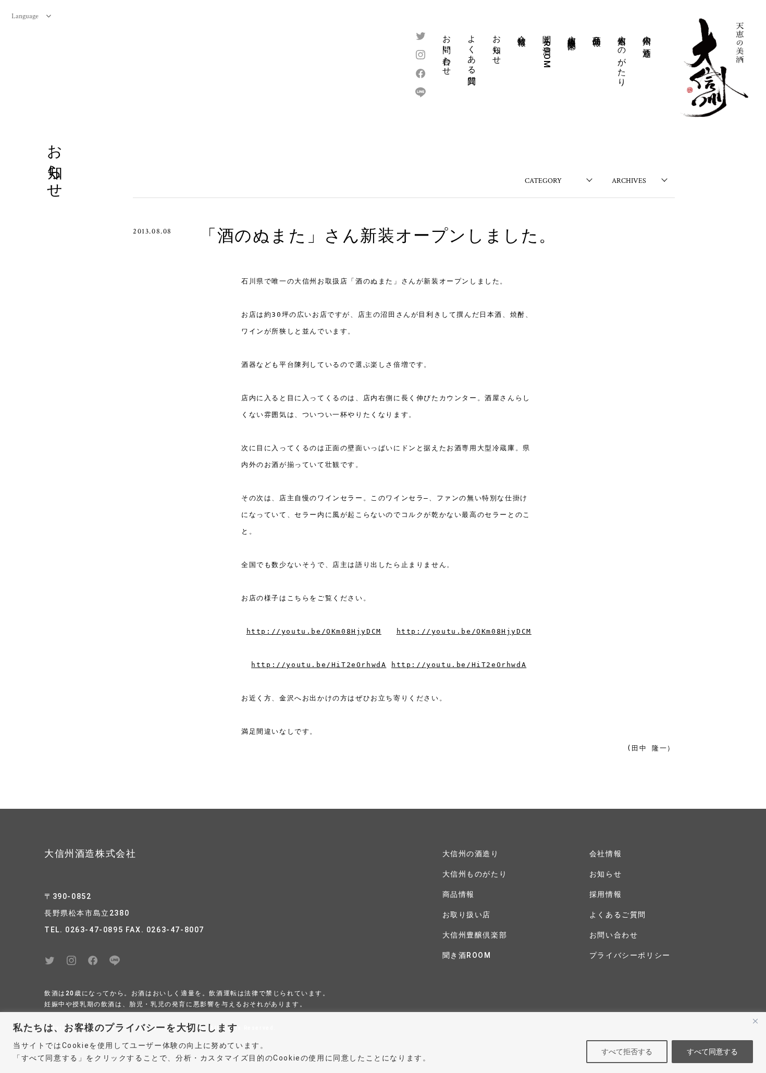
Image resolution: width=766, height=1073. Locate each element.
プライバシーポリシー (630, 955)
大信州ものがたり (622, 56)
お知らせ (497, 44)
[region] (383, 1042)
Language (25, 16)
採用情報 (605, 894)
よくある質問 (472, 50)
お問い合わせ (447, 50)
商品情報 (597, 30)
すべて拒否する (626, 1051)
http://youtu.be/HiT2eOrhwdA (318, 665)
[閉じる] (755, 1021)
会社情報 (522, 30)
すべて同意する (712, 1051)
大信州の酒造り (647, 41)
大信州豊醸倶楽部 (572, 32)
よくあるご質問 (617, 914)
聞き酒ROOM (547, 48)
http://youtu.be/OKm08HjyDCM (313, 631)
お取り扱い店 (466, 914)
